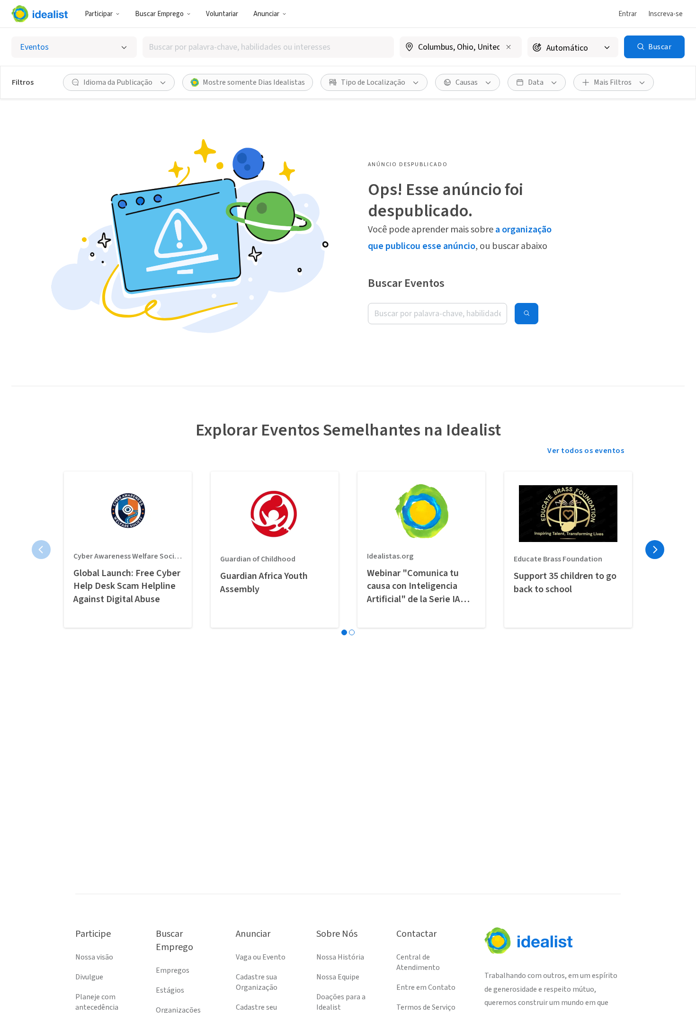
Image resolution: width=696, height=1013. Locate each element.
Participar (99, 14)
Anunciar (266, 14)
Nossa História (340, 957)
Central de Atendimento (418, 962)
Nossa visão (94, 957)
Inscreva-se (665, 14)
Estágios (170, 990)
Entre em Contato (425, 987)
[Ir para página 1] (344, 632)
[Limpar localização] (508, 47)
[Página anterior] (41, 549)
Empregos (172, 970)
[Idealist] (39, 13)
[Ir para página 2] (352, 632)
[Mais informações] (461, 47)
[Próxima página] (654, 549)
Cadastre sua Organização (256, 982)
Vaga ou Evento (261, 957)
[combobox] (268, 47)
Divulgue (89, 977)
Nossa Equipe (337, 977)
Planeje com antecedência (96, 1002)
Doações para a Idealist (341, 1002)
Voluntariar (222, 14)
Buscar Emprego (159, 14)
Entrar (627, 14)
